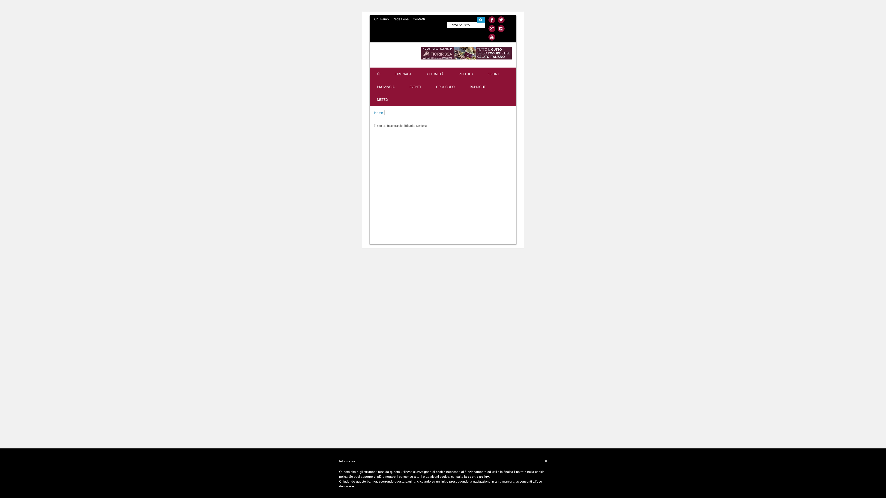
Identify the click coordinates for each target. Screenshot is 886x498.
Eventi (415, 87)
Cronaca (403, 74)
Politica (466, 74)
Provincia (386, 87)
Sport (493, 74)
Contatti (419, 19)
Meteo (382, 99)
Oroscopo (445, 87)
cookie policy (478, 476)
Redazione (401, 19)
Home (378, 113)
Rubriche (478, 87)
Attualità (434, 74)
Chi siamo (381, 19)
